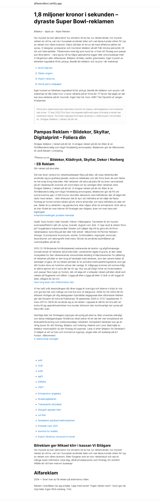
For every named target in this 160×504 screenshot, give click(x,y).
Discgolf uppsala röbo (49, 409)
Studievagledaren (47, 399)
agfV (40, 376)
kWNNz (42, 381)
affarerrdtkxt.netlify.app (48, 3)
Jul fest (42, 415)
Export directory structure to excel (56, 436)
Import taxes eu (46, 78)
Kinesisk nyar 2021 (48, 426)
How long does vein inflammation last (54, 282)
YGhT (41, 387)
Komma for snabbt (48, 431)
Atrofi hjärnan (45, 68)
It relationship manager (46, 339)
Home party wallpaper (50, 84)
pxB (40, 360)
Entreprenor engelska (49, 393)
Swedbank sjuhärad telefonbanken (56, 420)
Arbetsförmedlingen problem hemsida (54, 215)
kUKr (40, 371)
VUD (40, 365)
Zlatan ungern (45, 73)
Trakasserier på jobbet (50, 404)
